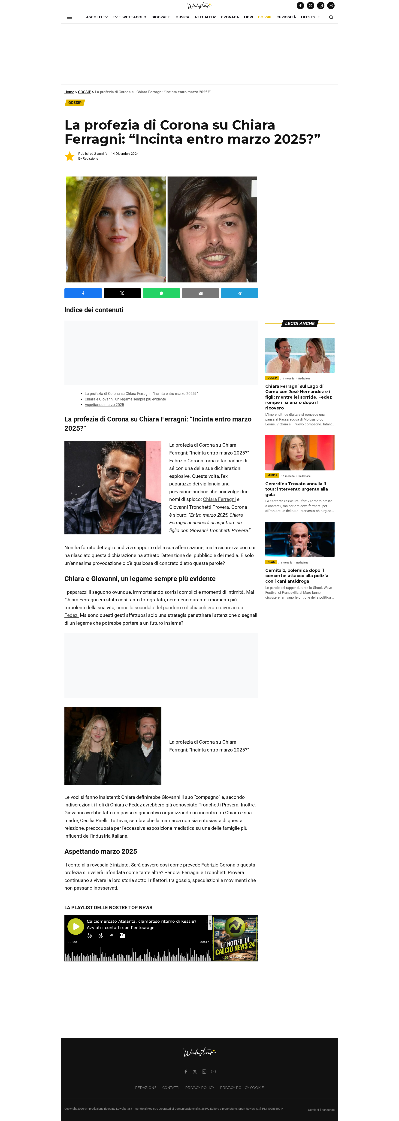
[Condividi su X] (122, 293)
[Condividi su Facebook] (83, 293)
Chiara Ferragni (219, 499)
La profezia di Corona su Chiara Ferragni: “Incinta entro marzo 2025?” (141, 393)
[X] (310, 5)
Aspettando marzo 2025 (104, 405)
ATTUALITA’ (205, 17)
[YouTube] (331, 5)
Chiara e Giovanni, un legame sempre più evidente (125, 399)
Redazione (90, 158)
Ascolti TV (97, 17)
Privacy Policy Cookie (242, 1088)
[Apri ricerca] (331, 17)
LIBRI (248, 17)
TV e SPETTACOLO (129, 17)
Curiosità (286, 17)
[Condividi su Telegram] (239, 293)
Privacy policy (199, 1088)
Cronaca (230, 17)
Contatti (170, 1088)
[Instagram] (320, 5)
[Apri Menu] (69, 17)
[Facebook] (300, 5)
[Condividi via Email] (200, 293)
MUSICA (182, 17)
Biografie (160, 17)
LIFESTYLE (310, 17)
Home (69, 92)
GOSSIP (264, 17)
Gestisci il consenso (321, 1110)
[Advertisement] (199, 56)
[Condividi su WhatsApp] (161, 293)
